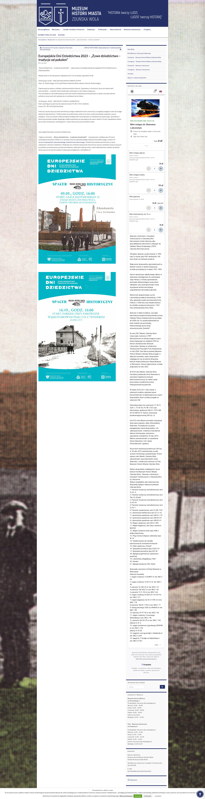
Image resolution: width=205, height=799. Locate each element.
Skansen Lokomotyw (132, 29)
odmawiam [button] (147, 796)
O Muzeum (102, 29)
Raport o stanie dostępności (137, 78)
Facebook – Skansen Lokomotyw (138, 65)
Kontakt (61, 35)
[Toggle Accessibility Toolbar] (200, 794)
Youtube (130, 74)
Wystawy (56, 29)
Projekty (147, 29)
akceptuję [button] (138, 796)
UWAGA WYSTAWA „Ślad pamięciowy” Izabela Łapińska (102, 48)
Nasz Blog (131, 49)
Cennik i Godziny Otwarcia (73, 29)
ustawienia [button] (158, 796)
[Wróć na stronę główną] (102, 14)
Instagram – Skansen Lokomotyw (139, 69)
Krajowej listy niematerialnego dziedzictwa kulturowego (64, 142)
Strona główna (44, 29)
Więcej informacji (126, 796)
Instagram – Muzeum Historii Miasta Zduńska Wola (144, 61)
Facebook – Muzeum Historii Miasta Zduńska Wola (144, 57)
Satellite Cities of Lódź (47, 35)
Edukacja (91, 29)
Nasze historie (115, 29)
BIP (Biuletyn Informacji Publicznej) (139, 53)
